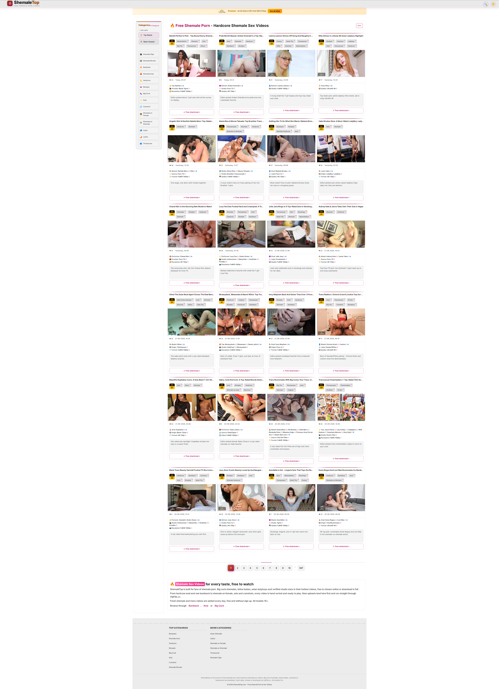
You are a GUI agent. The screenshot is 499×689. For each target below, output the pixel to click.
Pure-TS (230, 89)
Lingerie (241, 300)
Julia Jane (279, 256)
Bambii (177, 86)
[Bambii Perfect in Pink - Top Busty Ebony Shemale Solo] (192, 63)
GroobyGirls (280, 259)
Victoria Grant (331, 344)
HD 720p (231, 91)
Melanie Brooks (281, 171)
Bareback (230, 46)
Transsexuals (231, 127)
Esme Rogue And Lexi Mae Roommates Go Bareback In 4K (341, 470)
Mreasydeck (230, 344)
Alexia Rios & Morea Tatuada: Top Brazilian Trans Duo (241, 121)
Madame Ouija (288, 432)
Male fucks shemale (184, 300)
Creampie (180, 212)
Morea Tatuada (244, 171)
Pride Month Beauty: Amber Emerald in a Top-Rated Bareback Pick (241, 36)
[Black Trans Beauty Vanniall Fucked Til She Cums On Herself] (192, 497)
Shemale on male (233, 390)
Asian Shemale (216, 634)
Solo (204, 41)
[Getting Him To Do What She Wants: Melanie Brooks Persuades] (291, 148)
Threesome (214, 653)
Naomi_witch (253, 344)
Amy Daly (347, 432)
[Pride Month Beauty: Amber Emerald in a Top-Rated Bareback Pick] (241, 63)
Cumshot (340, 41)
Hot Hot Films (282, 437)
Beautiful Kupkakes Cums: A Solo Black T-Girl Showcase (191, 380)
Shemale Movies (175, 667)
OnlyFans (230, 347)
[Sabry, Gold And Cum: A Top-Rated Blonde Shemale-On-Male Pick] (241, 407)
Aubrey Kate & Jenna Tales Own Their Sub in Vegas (341, 206)
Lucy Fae (233, 256)
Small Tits (289, 41)
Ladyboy (351, 41)
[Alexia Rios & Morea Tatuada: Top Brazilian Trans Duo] (241, 148)
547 (301, 568)
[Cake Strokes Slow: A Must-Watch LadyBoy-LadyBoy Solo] (341, 148)
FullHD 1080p (185, 91)
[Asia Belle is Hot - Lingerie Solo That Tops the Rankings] (291, 497)
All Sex (350, 300)
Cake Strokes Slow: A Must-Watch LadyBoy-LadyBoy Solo (341, 121)
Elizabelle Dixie (274, 432)
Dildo (278, 46)
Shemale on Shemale (234, 131)
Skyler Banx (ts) (281, 435)
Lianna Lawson (283, 86)
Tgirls (279, 523)
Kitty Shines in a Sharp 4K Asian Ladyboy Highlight (341, 36)
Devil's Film (331, 435)
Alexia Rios (231, 171)
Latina (212, 638)
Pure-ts (279, 174)
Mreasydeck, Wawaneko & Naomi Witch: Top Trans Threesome (241, 294)
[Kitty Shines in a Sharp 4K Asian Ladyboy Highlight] (341, 63)
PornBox (222, 262)
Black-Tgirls (183, 89)
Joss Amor (232, 520)
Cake (327, 171)
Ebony (203, 46)
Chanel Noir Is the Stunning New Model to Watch (190, 206)
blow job (180, 305)
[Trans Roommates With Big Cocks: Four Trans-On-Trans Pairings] (291, 407)
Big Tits (179, 46)
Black (187, 385)
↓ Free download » (191, 112)
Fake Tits (200, 305)
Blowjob (241, 46)
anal (197, 300)
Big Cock (247, 390)
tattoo (190, 305)
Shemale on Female (218, 643)
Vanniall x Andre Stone (187, 520)
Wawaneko (241, 344)
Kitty (327, 86)
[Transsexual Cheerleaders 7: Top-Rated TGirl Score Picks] (341, 407)
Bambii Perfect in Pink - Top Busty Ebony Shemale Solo (191, 36)
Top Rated (146, 35)
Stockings (301, 212)
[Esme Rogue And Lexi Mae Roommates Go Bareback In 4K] (341, 497)
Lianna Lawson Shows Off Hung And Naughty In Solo (291, 36)
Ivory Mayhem (281, 344)
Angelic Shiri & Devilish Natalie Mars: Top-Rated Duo (191, 121)
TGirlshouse (181, 347)
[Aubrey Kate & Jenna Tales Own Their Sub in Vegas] (341, 234)
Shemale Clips (216, 658)
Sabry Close (234, 430)
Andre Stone (244, 256)
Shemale (194, 41)
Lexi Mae (341, 520)
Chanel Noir (184, 256)
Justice (343, 344)
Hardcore (249, 41)
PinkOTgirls (232, 432)
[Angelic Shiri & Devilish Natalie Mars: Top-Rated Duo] (192, 148)
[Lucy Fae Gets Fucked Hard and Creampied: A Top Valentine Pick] (241, 234)
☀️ (493, 4)
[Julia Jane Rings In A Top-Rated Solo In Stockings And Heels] (291, 234)
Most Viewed (147, 42)
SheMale (329, 390)
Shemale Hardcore (283, 131)
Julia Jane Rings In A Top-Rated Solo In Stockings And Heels (291, 206)
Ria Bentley (292, 430)
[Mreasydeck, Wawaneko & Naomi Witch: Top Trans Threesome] (241, 322)
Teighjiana (352, 430)
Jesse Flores (329, 430)
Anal (228, 41)
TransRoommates (333, 523)
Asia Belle (280, 520)
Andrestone (231, 259)
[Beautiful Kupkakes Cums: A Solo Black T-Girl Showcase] (192, 407)
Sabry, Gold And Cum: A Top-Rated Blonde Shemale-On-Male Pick (241, 380)
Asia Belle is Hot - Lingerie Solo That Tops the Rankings (291, 470)
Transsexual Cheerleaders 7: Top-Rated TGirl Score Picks (341, 380)
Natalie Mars (183, 171)
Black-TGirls (181, 432)
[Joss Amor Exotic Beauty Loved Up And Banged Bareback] (241, 497)
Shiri (192, 171)
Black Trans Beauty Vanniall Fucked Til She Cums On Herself (191, 470)
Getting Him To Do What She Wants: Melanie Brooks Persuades (291, 121)
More (359, 26)
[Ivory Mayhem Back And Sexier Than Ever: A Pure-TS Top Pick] (291, 322)
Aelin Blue (303, 430)
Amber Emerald (234, 86)
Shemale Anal (174, 638)
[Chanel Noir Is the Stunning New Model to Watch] (192, 234)
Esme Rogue (330, 520)
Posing (279, 41)
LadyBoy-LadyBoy (333, 174)
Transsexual (191, 46)
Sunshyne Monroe (334, 432)
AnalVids (252, 259)
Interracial (241, 305)
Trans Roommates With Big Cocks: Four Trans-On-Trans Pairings (291, 380)
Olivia (179, 344)
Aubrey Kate (331, 256)
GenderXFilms (331, 347)
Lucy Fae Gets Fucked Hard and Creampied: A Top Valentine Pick (241, 206)
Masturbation (182, 41)
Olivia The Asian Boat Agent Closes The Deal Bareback (191, 294)
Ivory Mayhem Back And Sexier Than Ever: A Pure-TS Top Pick (291, 294)
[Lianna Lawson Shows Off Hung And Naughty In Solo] (291, 63)
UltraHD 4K (331, 89)
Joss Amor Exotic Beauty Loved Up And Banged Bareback (241, 470)
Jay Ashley (341, 430)
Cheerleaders (345, 385)
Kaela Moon (281, 430)
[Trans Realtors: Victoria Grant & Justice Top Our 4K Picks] (341, 322)
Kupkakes (180, 430)
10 (289, 568)
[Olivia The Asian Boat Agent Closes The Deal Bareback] (192, 322)
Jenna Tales (343, 256)
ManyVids (243, 259)
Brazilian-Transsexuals (235, 174)
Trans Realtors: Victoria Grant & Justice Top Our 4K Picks (341, 294)
